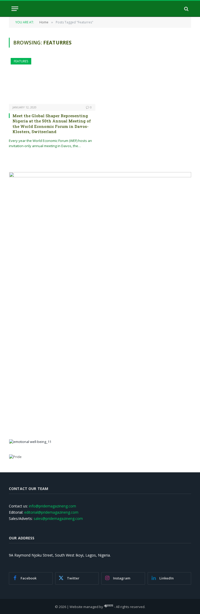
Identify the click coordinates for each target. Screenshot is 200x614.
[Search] (186, 9)
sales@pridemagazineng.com (58, 518)
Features (21, 61)
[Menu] (14, 9)
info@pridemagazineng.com (52, 506)
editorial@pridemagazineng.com (51, 512)
